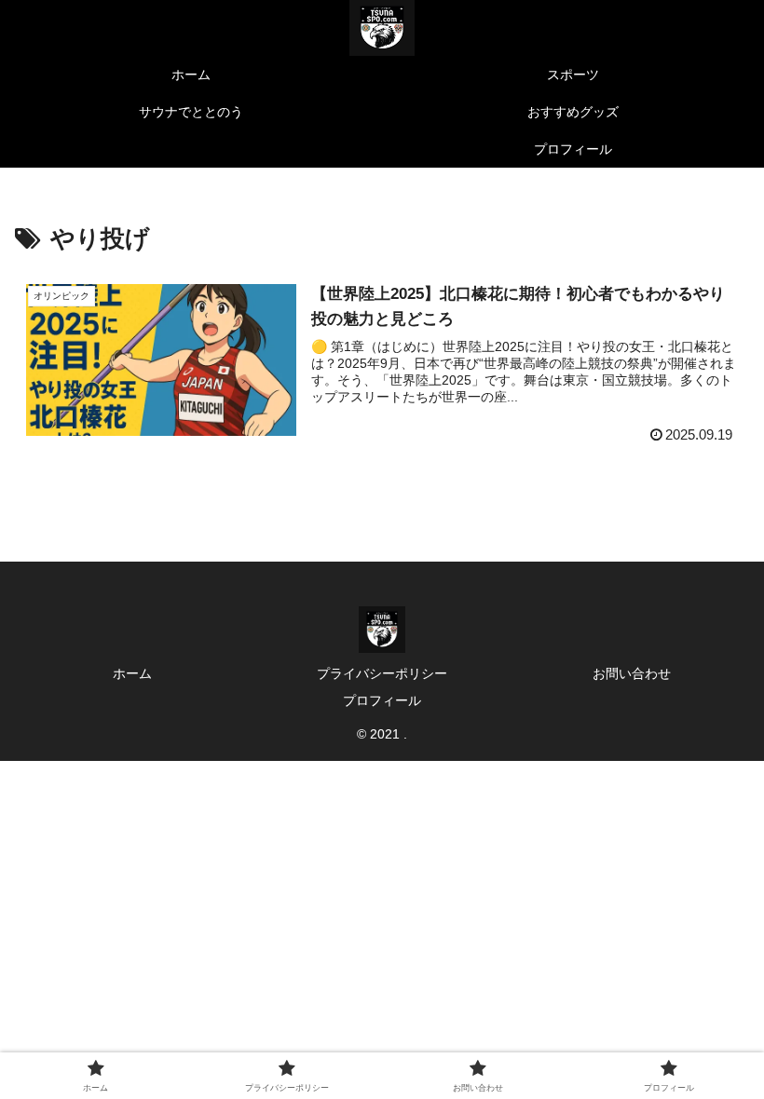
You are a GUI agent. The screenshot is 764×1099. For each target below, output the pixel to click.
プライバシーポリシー (382, 673)
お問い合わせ (632, 673)
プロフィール (382, 700)
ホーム (132, 673)
